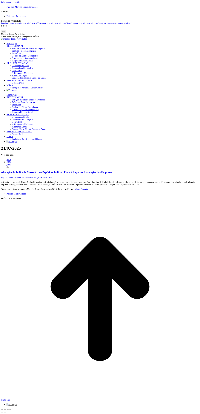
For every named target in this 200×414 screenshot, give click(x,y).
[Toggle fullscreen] (8, 409)
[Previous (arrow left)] (2, 412)
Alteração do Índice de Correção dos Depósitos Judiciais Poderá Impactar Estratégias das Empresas (56, 172)
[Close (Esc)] (2, 409)
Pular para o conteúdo (10, 2)
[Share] (5, 409)
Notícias (17, 177)
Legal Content (7, 177)
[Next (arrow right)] (5, 412)
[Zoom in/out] (10, 409)
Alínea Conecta (81, 189)
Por (31, 177)
